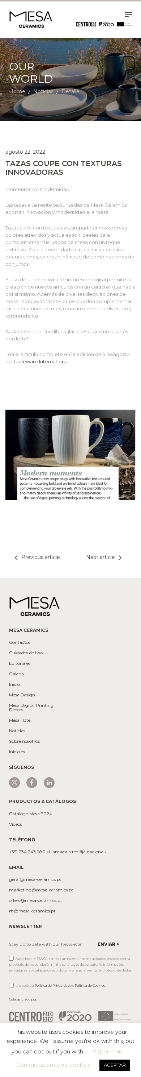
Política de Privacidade (53, 985)
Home (17, 91)
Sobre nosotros (24, 741)
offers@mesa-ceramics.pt (35, 900)
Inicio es (17, 752)
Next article (100, 557)
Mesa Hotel (20, 720)
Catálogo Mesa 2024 (30, 814)
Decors (16, 710)
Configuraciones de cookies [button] (53, 1064)
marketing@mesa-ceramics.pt (41, 890)
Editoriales (19, 663)
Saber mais (108, 1051)
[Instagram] (14, 782)
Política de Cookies (90, 985)
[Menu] (128, 15)
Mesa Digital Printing (31, 705)
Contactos (19, 642)
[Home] (30, 19)
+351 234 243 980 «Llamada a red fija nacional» (58, 852)
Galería (16, 674)
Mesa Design (22, 695)
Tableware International (41, 361)
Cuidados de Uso (26, 653)
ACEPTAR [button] (115, 1065)
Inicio (14, 684)
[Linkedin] (49, 782)
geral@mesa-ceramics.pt (35, 879)
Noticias (43, 91)
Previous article (40, 557)
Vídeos (15, 824)
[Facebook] (31, 782)
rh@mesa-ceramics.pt (32, 911)
